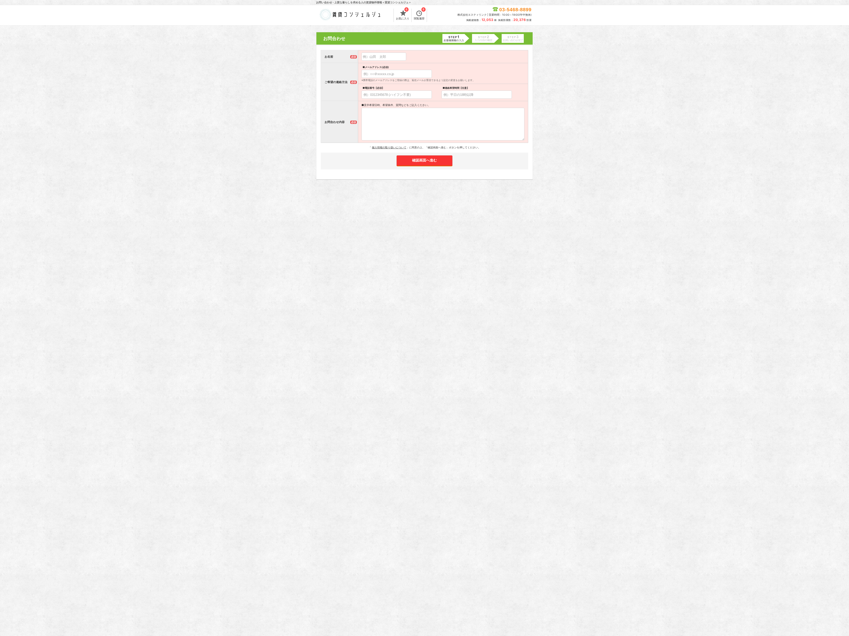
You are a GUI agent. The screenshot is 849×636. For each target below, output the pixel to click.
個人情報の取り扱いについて (389, 147)
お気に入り (402, 14)
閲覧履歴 (419, 14)
